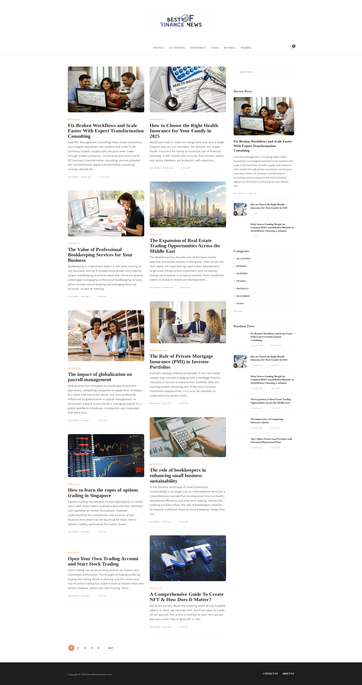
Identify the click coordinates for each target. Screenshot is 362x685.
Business (229, 48)
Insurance (157, 119)
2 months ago (85, 177)
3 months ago (167, 287)
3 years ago (84, 531)
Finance (158, 48)
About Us (288, 673)
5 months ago (256, 447)
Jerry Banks (73, 177)
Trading (246, 48)
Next (110, 648)
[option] (264, 167)
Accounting (177, 48)
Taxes (215, 48)
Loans (240, 303)
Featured (242, 273)
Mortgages (158, 350)
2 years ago (84, 296)
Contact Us (270, 673)
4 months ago (256, 428)
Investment (198, 48)
